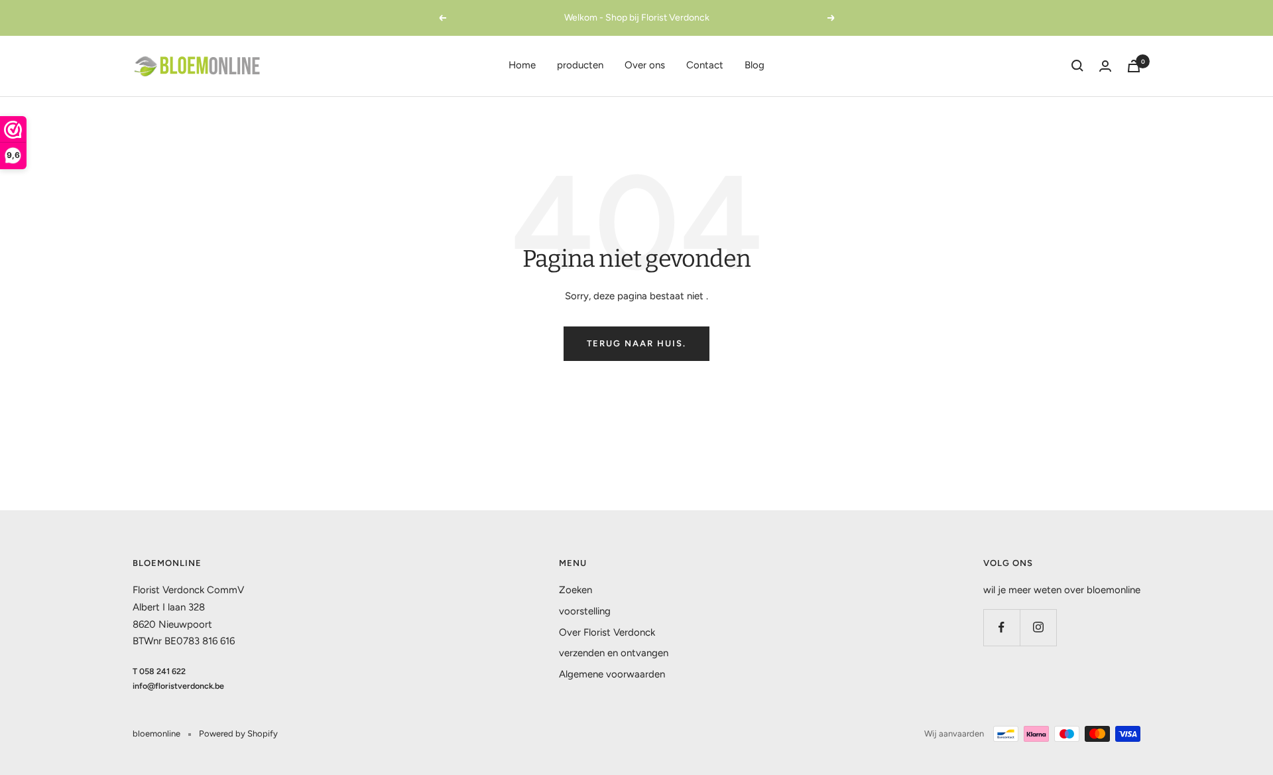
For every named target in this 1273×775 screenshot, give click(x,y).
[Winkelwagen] (1133, 66)
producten (580, 65)
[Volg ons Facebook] (1001, 627)
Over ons (645, 65)
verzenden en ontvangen (613, 653)
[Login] (1105, 66)
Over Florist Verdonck (607, 632)
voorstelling (585, 611)
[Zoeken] (1077, 66)
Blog (754, 65)
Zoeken (575, 590)
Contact (704, 65)
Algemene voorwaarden (612, 674)
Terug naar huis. (636, 343)
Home (522, 65)
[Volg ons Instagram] (1038, 627)
